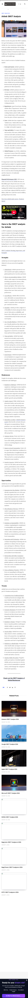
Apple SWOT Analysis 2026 (9, 769)
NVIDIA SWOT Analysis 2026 (10, 817)
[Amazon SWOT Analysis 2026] (14, 709)
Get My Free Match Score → (13, 995)
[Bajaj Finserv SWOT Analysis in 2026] (14, 856)
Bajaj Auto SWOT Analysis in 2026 (11, 842)
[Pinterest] (15, 687)
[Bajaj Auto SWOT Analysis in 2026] (14, 831)
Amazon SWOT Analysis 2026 (10, 719)
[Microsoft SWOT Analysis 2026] (14, 782)
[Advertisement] (4, 30)
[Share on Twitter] (10, 687)
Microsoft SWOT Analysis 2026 (11, 793)
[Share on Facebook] (7, 687)
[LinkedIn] (12, 687)
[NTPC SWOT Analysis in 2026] (14, 881)
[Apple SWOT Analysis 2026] (14, 758)
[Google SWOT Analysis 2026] (14, 733)
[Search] (24, 4)
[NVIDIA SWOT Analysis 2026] (14, 806)
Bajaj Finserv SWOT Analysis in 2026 (12, 867)
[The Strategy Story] (10, 4)
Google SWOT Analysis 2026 (10, 744)
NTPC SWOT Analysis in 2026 (10, 892)
